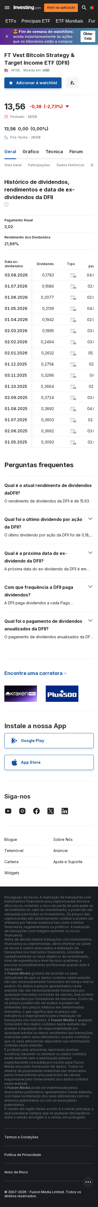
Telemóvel (13, 850)
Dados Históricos (70, 165)
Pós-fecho (19, 137)
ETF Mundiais (69, 21)
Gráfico (31, 151)
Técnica (54, 151)
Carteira (11, 861)
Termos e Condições (21, 1137)
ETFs (10, 21)
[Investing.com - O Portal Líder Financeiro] (27, 7)
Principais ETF (36, 21)
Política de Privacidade (22, 1155)
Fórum (76, 151)
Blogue (10, 839)
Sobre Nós (63, 839)
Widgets (11, 872)
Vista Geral (13, 165)
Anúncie (60, 850)
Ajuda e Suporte (67, 861)
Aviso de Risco (16, 1172)
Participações (39, 165)
